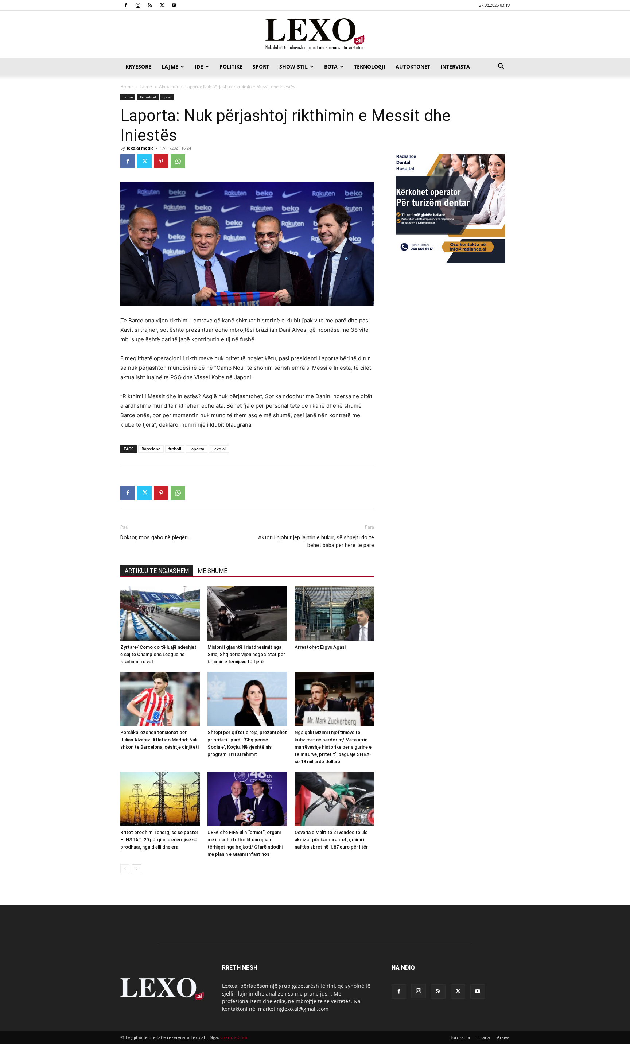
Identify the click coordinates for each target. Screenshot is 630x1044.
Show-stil (293, 66)
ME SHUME (212, 570)
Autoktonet (413, 66)
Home (126, 87)
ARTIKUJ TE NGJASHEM (157, 570)
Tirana (483, 1037)
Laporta (196, 448)
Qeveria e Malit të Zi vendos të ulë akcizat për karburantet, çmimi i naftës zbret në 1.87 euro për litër (331, 840)
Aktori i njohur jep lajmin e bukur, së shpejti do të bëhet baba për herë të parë (316, 541)
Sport (261, 66)
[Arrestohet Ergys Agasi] (334, 613)
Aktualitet (168, 87)
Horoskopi (459, 1037)
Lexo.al (219, 448)
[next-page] (136, 868)
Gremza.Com (233, 1037)
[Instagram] (137, 5)
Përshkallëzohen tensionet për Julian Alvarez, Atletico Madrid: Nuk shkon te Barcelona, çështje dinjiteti (159, 740)
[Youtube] (173, 5)
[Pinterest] (161, 161)
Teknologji (369, 66)
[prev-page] (124, 868)
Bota (331, 66)
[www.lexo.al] (315, 34)
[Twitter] (161, 5)
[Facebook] (125, 5)
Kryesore (138, 66)
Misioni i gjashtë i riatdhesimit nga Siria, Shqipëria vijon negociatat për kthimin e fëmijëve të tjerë (246, 654)
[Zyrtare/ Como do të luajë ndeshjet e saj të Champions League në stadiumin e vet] (160, 613)
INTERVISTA (455, 66)
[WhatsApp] (178, 161)
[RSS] (149, 5)
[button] (501, 67)
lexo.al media (140, 148)
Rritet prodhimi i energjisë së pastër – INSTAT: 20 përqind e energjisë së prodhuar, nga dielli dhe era (159, 840)
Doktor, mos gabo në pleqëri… (155, 537)
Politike (230, 66)
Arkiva (503, 1037)
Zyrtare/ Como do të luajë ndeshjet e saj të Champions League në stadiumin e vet (158, 654)
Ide (199, 66)
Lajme (170, 66)
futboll (174, 448)
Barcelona (150, 448)
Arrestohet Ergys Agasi (320, 647)
